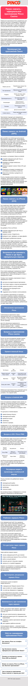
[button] (26, 582)
